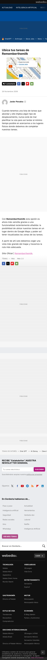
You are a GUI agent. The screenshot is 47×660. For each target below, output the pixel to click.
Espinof (27, 587)
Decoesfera (7, 618)
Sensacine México (31, 637)
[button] (17, 101)
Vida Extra (28, 572)
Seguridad (7, 515)
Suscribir (39, 469)
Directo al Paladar (9, 599)
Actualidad (28, 506)
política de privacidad (34, 474)
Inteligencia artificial (10, 510)
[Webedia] (41, 1)
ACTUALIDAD (7, 8)
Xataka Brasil (7, 637)
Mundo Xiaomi (8, 582)
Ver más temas (10, 536)
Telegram (27, 485)
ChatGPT (8, 39)
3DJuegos (28, 568)
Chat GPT (23, 451)
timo (4, 524)
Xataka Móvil (7, 572)
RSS (32, 485)
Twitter (23, 83)
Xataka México (8, 633)
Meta (40, 39)
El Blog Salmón (29, 614)
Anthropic (18, 39)
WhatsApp (7, 529)
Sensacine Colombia (31, 640)
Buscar (44, 546)
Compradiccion (8, 621)
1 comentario (10, 84)
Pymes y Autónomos (32, 618)
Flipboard (27, 83)
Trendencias (7, 614)
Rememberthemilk (23, 253)
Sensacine (28, 584)
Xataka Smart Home (10, 578)
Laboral (27, 520)
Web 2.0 (20, 259)
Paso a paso (7, 506)
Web (13, 259)
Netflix (26, 524)
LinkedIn (42, 485)
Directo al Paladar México (12, 643)
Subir (37, 556)
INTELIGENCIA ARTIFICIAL (26, 8)
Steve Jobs (30, 39)
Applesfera (7, 575)
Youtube (22, 485)
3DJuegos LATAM (31, 633)
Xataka (5, 568)
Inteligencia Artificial (32, 529)
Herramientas (29, 510)
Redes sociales (8, 520)
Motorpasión (29, 599)
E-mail (32, 83)
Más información (37, 658)
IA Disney (34, 451)
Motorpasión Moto (31, 602)
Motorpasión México (32, 643)
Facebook (18, 83)
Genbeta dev (29, 515)
